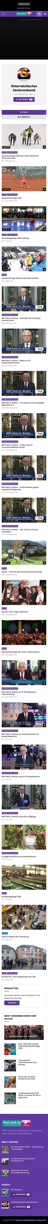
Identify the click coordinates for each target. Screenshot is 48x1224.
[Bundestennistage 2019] (24, 178)
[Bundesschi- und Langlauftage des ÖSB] (24, 957)
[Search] (45, 14)
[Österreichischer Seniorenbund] (5, 1205)
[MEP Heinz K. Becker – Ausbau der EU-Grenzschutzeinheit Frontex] (24, 425)
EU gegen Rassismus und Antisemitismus (19, 856)
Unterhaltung (12, 152)
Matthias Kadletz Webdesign (25, 1220)
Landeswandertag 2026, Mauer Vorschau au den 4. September (29, 1095)
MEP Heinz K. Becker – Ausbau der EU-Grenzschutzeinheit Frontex (17, 446)
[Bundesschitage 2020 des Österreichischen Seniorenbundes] (24, 136)
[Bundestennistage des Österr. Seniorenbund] (24, 632)
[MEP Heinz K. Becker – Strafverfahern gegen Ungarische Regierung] (24, 467)
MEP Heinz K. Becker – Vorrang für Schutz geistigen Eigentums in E (23, 404)
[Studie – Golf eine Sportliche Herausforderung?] (24, 552)
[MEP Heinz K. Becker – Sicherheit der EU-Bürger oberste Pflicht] (24, 298)
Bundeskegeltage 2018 (11, 897)
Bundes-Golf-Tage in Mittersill (14, 612)
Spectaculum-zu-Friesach (23, 1036)
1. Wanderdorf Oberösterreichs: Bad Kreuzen (27, 1062)
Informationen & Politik (9, 315)
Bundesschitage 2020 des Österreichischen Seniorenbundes (20, 157)
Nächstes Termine (24, 8)
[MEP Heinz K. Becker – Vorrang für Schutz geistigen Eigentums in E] (24, 383)
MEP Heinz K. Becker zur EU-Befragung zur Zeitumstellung (19, 693)
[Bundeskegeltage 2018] (24, 877)
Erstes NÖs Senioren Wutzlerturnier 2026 (26, 1078)
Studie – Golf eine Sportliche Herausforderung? (22, 572)
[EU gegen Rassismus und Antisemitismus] (24, 837)
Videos (24, 112)
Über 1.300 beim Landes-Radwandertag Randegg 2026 (28, 1046)
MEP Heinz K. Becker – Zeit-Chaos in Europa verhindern (20, 530)
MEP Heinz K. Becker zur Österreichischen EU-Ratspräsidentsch (20, 735)
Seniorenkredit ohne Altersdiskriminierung (20, 1171)
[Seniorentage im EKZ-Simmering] (24, 917)
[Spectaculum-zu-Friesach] (24, 1032)
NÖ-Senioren (16, 1190)
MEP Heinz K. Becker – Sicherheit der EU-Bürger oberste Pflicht (21, 319)
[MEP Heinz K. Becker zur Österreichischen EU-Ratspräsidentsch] (24, 714)
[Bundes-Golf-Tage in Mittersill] (24, 592)
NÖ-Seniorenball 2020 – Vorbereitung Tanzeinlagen (27, 1148)
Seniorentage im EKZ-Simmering (15, 937)
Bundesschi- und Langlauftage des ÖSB (19, 977)
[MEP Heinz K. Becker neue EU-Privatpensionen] (24, 757)
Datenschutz (41, 1220)
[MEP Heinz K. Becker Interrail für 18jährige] (24, 797)
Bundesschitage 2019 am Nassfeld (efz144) (20, 278)
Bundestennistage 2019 (11, 198)
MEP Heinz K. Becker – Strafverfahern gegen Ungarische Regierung (20, 488)
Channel (13, 20)
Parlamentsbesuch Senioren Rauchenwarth (23, 1159)
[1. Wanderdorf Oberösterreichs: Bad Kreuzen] (10, 1065)
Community (24, 117)
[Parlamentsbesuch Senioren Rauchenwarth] (5, 1161)
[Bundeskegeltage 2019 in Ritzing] (24, 218)
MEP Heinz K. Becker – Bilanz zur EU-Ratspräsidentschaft (16, 361)
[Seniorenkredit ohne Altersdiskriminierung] (5, 1173)
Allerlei (4, 933)
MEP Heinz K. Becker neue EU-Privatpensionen (21, 776)
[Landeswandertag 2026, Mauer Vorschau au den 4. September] (10, 1098)
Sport (4, 152)
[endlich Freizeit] (24, 14)
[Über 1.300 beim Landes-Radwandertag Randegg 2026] (10, 1049)
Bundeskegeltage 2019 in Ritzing (15, 238)
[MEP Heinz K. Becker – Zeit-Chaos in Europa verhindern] (24, 510)
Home (4, 20)
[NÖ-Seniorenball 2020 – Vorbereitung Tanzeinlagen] (5, 1149)
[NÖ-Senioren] (5, 1192)
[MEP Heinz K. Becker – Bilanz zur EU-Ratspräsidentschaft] (24, 341)
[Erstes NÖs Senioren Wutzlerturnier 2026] (10, 1082)
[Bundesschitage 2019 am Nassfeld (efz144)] (24, 258)
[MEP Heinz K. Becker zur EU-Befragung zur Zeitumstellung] (24, 672)
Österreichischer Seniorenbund (24, 1202)
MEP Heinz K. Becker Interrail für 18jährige (19, 816)
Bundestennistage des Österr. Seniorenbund (20, 652)
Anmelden (12, 1003)
